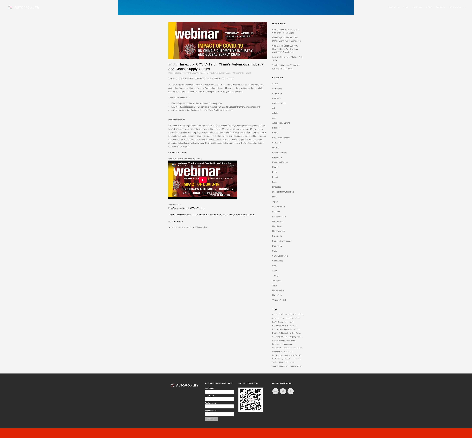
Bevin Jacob (288, 322)
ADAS (275, 83)
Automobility (216, 215)
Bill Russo (225, 73)
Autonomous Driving (281, 123)
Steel (274, 271)
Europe (275, 167)
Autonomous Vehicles (292, 318)
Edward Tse (295, 329)
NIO (299, 355)
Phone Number (210, 410)
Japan (275, 202)
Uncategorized (278, 290)
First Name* (209, 388)
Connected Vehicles (281, 138)
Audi (290, 315)
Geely (299, 337)
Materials (276, 212)
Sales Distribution (280, 256)
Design (275, 147)
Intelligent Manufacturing (283, 192)
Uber (292, 363)
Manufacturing (278, 207)
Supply (275, 276)
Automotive (277, 318)
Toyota (280, 363)
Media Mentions (279, 216)
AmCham (276, 98)
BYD (289, 326)
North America (278, 231)
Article (275, 113)
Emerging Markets (280, 162)
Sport (274, 266)
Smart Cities (277, 261)
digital (286, 329)
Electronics (277, 157)
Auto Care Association (198, 215)
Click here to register (177, 153)
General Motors (278, 340)
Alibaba (275, 315)
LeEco (299, 348)
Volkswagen (291, 366)
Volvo (299, 366)
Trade (274, 285)
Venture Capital (279, 300)
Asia (274, 118)
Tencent (297, 359)
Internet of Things (279, 348)
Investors (292, 348)
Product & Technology (281, 241)
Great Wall (290, 340)
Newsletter (277, 226)
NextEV (294, 355)
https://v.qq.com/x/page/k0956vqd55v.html (186, 208)
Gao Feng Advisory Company (284, 337)
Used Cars (277, 295)
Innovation (276, 187)
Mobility (289, 351)
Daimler (275, 329)
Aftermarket (201, 73)
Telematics (277, 280)
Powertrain (277, 236)
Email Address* (210, 403)
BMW (284, 326)
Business (276, 128)
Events (275, 177)
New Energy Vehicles (281, 355)
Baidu (280, 322)
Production (277, 246)
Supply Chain (247, 215)
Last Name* (209, 396)
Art (273, 108)
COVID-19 (276, 143)
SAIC (274, 359)
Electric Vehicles (279, 152)
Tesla (274, 363)
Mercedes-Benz (278, 351)
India (274, 182)
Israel (274, 197)
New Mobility (278, 221)
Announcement (279, 103)
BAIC (274, 322)
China (209, 73)
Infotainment (277, 344)
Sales (274, 251)
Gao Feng (296, 333)
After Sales (190, 73)
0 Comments (238, 73)
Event (215, 73)
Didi (281, 329)
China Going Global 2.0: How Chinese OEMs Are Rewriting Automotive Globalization (285, 49)
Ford (289, 333)
